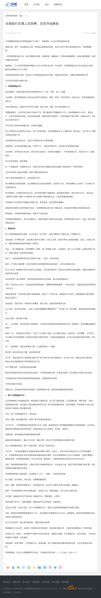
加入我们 (26, 581)
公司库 (36, 4)
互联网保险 (17, 592)
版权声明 (16, 581)
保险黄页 (36, 581)
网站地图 (65, 581)
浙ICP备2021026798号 (49, 588)
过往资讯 (45, 581)
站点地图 (55, 581)
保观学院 (58, 4)
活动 (47, 4)
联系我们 (7, 581)
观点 (21, 15)
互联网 (93, 33)
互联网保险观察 (11, 15)
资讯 (26, 4)
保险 (88, 33)
